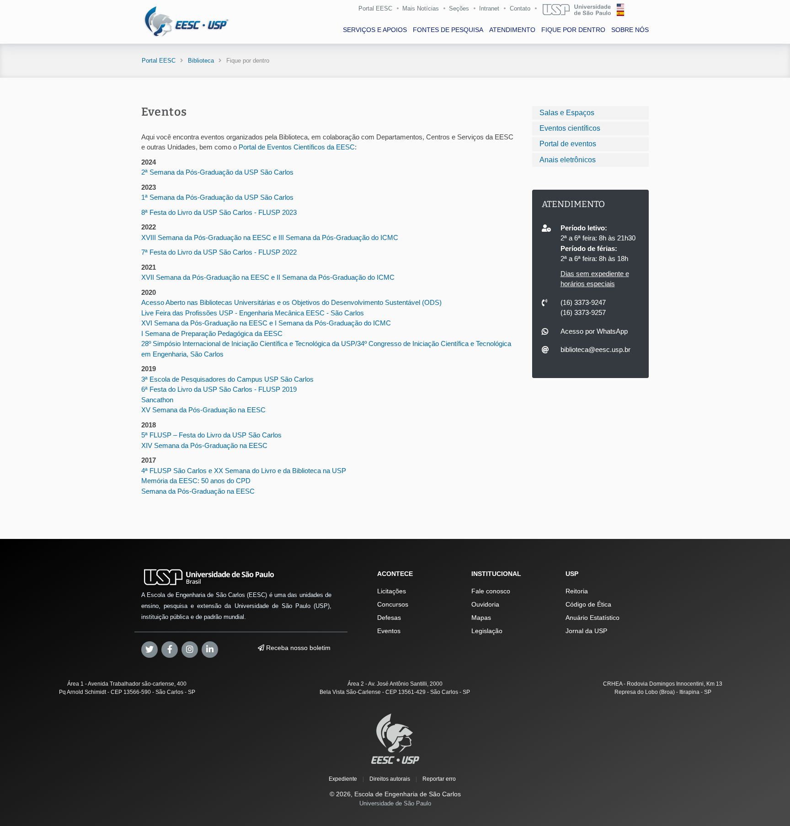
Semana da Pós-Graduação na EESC (198, 491)
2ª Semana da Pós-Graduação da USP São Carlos (217, 172)
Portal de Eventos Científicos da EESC (297, 147)
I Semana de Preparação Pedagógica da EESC (212, 333)
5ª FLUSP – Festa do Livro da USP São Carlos (211, 435)
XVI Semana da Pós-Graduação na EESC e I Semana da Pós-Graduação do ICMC (266, 323)
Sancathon (157, 400)
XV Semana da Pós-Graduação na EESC (203, 410)
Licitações (391, 591)
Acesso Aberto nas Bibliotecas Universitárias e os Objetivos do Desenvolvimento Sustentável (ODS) (291, 302)
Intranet (489, 8)
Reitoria (577, 591)
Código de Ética (588, 604)
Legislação (486, 630)
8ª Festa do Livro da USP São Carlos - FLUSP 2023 (219, 212)
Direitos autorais (389, 779)
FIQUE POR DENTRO (573, 29)
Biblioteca (201, 60)
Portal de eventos (567, 144)
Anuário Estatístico (592, 617)
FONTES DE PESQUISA (448, 29)
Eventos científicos (569, 128)
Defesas (389, 617)
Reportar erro (439, 779)
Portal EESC (375, 8)
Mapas (481, 617)
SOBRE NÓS (630, 29)
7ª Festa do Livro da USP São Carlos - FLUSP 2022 (219, 252)
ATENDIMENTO (512, 29)
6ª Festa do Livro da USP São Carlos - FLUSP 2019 (219, 389)
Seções (459, 8)
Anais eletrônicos (567, 160)
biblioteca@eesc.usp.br (595, 349)
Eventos (388, 630)
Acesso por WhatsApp (594, 331)
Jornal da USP (586, 630)
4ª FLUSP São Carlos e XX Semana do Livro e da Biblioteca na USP (243, 470)
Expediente (343, 779)
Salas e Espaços (566, 113)
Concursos (392, 604)
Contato (520, 8)
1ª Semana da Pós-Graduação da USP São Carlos (217, 197)
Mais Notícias (420, 8)
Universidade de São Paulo (395, 803)
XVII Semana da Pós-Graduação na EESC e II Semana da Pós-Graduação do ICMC (268, 277)
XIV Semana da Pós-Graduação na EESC (204, 445)
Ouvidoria (485, 604)
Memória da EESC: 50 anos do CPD (196, 481)
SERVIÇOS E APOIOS (375, 29)
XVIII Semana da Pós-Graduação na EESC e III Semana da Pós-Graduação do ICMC (269, 237)
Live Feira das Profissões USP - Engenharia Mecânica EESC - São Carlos (252, 313)
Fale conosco (490, 591)
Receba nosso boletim (297, 647)
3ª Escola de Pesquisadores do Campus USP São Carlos (227, 379)
